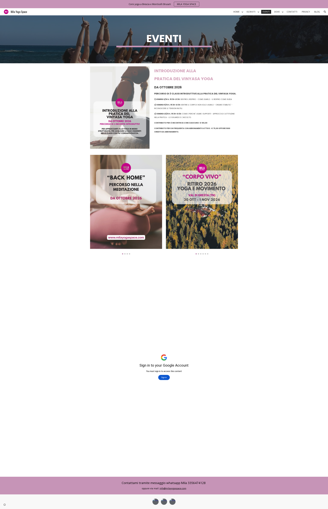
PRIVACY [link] (306, 11)
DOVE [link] (277, 11)
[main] (164, 39)
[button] (325, 12)
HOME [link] (236, 11)
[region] (164, 4)
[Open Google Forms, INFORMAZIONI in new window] (233, 264)
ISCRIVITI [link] (251, 11)
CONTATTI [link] (292, 11)
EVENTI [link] (266, 11)
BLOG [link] (317, 11)
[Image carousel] (126, 204)
